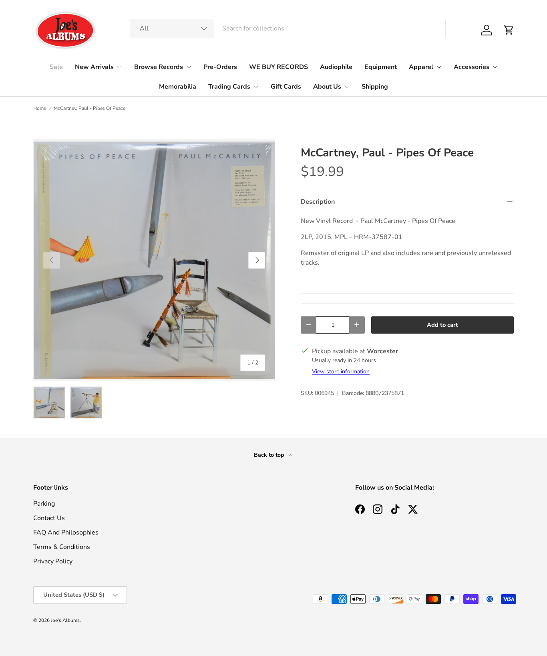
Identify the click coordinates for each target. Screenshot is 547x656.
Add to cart (442, 325)
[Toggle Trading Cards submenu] (256, 86)
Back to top (270, 455)
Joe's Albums (65, 620)
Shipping (375, 86)
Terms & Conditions (61, 547)
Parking (44, 503)
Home (39, 108)
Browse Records (158, 67)
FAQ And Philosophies (66, 532)
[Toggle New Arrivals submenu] (119, 67)
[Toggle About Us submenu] (347, 86)
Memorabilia (177, 86)
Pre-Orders (220, 67)
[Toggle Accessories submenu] (495, 67)
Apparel (421, 67)
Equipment (380, 67)
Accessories (471, 67)
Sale (56, 67)
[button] (509, 30)
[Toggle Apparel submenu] (439, 67)
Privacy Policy (52, 561)
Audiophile (336, 67)
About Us (327, 86)
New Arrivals (94, 67)
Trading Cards (229, 86)
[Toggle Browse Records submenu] (188, 67)
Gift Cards (286, 86)
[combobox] (287, 28)
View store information (341, 371)
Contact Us (49, 518)
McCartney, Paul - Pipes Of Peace (89, 108)
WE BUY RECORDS (278, 67)
